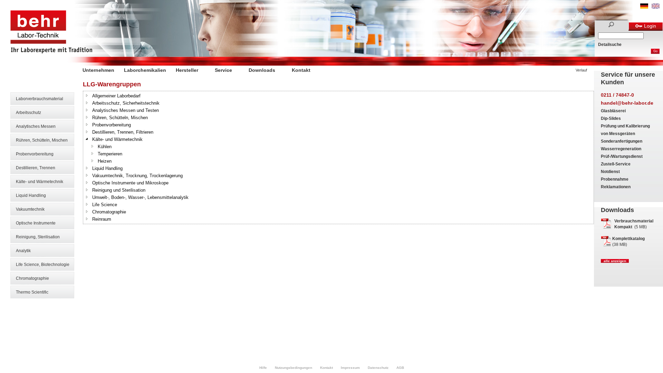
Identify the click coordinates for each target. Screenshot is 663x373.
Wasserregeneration (621, 148)
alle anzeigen (615, 261)
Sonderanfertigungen (621, 141)
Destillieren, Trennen (35, 167)
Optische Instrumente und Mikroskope (130, 182)
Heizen (105, 161)
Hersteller (187, 70)
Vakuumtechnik (30, 209)
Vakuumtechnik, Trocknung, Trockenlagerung (137, 175)
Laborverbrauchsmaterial (39, 98)
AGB (400, 368)
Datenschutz (378, 368)
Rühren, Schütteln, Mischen (42, 140)
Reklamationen (616, 186)
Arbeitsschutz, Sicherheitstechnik (126, 103)
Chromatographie (32, 278)
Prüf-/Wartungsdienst (622, 156)
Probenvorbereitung (35, 154)
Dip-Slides (611, 118)
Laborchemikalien (145, 70)
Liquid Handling (31, 195)
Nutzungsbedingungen (293, 368)
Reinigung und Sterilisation (118, 190)
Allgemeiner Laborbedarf (116, 95)
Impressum (350, 368)
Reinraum (101, 219)
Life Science (104, 204)
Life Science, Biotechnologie (42, 264)
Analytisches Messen (36, 126)
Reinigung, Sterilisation (38, 237)
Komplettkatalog (628, 238)
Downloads (262, 70)
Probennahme (614, 179)
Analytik (23, 250)
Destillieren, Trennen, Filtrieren (122, 132)
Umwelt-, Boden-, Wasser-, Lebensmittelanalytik (140, 197)
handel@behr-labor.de (627, 103)
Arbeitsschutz (28, 112)
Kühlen (105, 146)
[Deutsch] (644, 7)
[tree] (338, 157)
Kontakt (301, 70)
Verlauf (581, 70)
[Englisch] (656, 7)
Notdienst (610, 171)
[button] (87, 95)
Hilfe (263, 368)
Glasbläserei (613, 110)
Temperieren (110, 153)
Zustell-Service (616, 164)
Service (223, 70)
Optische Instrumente (36, 223)
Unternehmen (98, 70)
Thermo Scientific (32, 292)
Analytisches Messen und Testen (125, 110)
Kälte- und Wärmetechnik (39, 181)
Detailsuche (610, 44)
